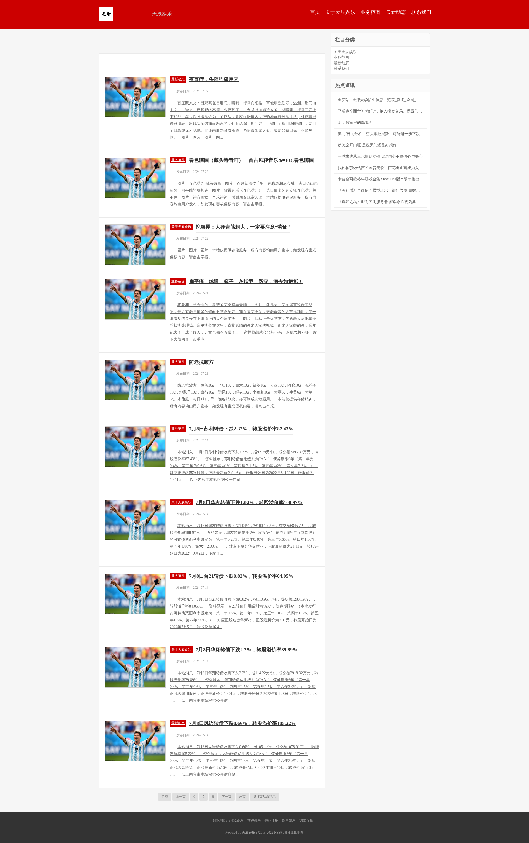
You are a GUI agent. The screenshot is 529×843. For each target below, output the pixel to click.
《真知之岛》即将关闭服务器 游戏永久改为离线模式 (382, 202)
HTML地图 (296, 832)
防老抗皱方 (201, 362)
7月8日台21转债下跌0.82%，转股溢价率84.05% (241, 576)
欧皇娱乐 (288, 821)
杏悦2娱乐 (235, 821)
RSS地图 (280, 832)
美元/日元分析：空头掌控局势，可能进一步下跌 (379, 134)
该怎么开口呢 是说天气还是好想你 (367, 145)
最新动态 (396, 12)
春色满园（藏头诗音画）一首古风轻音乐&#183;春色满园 (251, 160)
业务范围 (370, 12)
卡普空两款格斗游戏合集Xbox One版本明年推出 (378, 179)
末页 (242, 797)
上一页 (181, 797)
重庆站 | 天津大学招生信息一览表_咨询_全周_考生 (381, 100)
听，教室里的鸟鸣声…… (359, 123)
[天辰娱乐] (122, 15)
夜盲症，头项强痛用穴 (214, 79)
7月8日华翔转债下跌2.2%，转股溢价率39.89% (247, 649)
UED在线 (306, 821)
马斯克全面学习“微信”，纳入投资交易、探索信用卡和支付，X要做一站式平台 (382, 111)
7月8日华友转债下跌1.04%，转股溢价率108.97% (249, 502)
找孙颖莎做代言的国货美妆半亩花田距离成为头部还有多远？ (382, 168)
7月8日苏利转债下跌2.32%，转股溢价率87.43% (241, 429)
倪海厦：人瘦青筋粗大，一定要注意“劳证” (243, 227)
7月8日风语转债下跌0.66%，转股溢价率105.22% (242, 723)
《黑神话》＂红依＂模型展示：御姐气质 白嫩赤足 (381, 190)
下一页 (226, 797)
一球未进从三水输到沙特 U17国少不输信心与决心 (380, 156)
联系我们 (421, 12)
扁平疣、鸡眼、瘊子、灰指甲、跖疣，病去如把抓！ (246, 281)
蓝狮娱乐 (254, 821)
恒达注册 (271, 821)
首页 (315, 12)
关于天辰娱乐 (340, 12)
